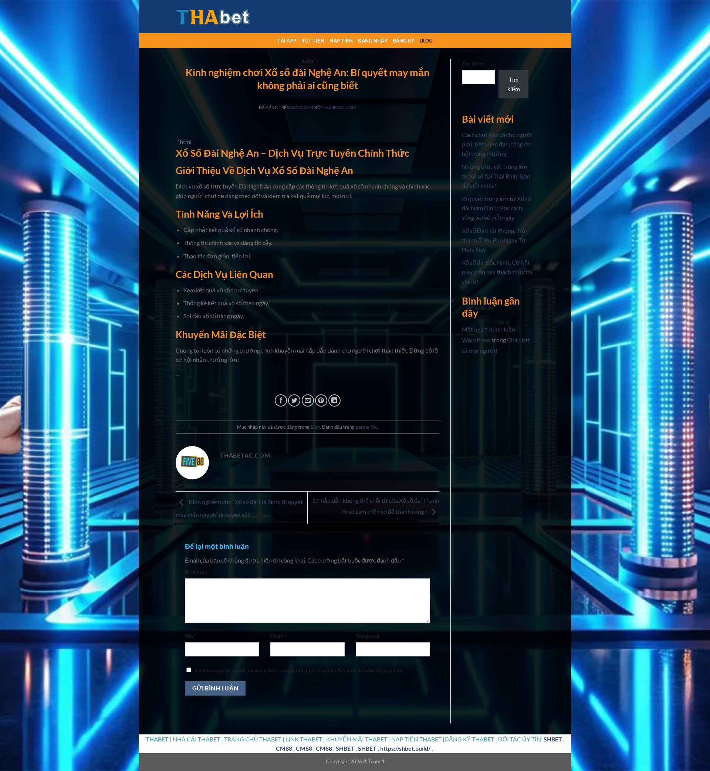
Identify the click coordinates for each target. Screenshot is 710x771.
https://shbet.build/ (405, 748)
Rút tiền (312, 41)
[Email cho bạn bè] (308, 400)
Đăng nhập (372, 41)
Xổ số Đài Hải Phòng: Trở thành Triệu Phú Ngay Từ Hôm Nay (494, 240)
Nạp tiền (341, 41)
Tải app (286, 41)
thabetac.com (339, 107)
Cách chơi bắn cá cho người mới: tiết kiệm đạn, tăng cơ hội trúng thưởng (497, 144)
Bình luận (197, 572)
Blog (426, 41)
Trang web (367, 636)
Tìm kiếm (473, 63)
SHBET (553, 739)
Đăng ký (404, 41)
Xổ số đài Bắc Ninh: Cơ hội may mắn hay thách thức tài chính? (497, 272)
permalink (366, 427)
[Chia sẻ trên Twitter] (294, 400)
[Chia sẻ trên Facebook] (281, 400)
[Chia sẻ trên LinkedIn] (334, 400)
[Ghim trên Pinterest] (321, 400)
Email (278, 636)
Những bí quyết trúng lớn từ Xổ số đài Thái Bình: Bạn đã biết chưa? (496, 176)
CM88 (284, 748)
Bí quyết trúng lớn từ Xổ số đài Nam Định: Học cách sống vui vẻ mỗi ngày (496, 208)
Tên (190, 636)
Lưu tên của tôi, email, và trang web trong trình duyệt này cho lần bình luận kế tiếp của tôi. (299, 670)
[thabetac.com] (213, 17)
